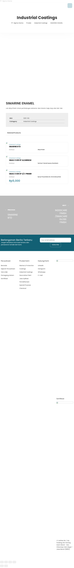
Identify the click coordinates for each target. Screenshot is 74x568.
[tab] (14, 132)
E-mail (40, 275)
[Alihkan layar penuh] (10, 562)
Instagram (41, 269)
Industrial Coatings (30, 121)
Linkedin (40, 265)
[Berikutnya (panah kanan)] (6, 566)
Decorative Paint (25, 275)
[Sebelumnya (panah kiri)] (2, 566)
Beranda (4, 265)
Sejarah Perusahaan (8, 269)
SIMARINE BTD (15, 146)
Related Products (14, 133)
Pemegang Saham (7, 275)
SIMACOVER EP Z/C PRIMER (20, 174)
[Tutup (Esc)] (2, 562)
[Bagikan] (6, 562)
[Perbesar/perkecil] (14, 562)
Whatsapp (41, 272)
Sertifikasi (4, 279)
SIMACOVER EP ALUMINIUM (20, 160)
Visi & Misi (4, 272)
